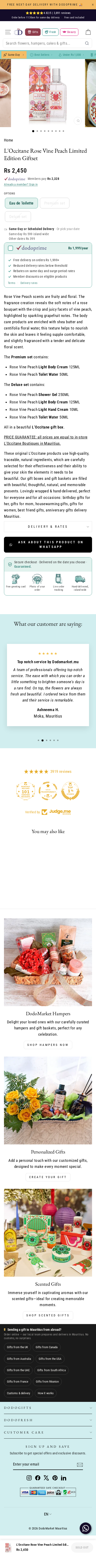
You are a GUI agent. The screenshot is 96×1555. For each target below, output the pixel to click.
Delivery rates (29, 283)
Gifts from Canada (47, 1347)
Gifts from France (17, 1381)
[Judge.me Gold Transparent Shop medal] (48, 791)
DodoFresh (18, 1420)
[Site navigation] (8, 32)
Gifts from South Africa (51, 1370)
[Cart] (88, 32)
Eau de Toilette (21, 203)
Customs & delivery (18, 1393)
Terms (11, 283)
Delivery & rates (48, 526)
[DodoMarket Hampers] (48, 962)
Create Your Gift (48, 1177)
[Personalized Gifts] (48, 1100)
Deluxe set (18, 216)
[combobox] (47, 43)
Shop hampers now (48, 1045)
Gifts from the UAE (18, 1370)
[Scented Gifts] (48, 1233)
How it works (46, 1393)
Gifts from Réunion (47, 1381)
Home (8, 140)
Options (9, 193)
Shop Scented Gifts (47, 1315)
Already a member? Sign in (21, 184)
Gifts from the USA (50, 1359)
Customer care (24, 1432)
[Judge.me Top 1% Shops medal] (70, 791)
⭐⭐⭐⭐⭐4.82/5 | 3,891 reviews (48, 13)
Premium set (54, 203)
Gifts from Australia (19, 1359)
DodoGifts (18, 1408)
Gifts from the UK (17, 1347)
